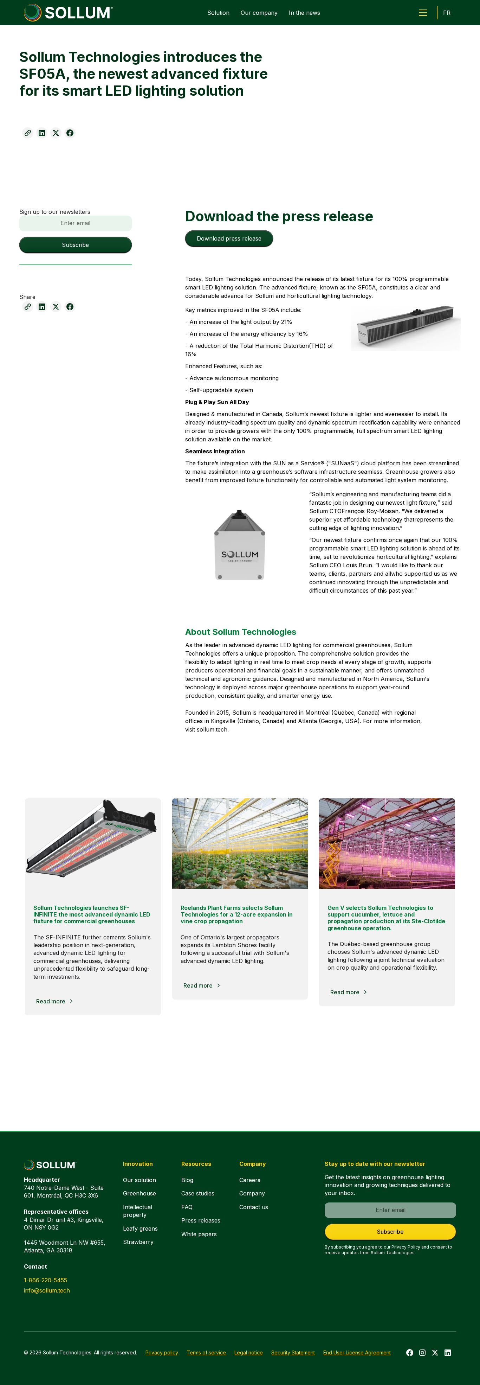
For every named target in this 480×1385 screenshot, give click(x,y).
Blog (187, 1179)
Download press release (229, 238)
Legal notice (248, 1352)
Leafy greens (140, 1228)
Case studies (197, 1193)
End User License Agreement (357, 1352)
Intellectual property (137, 1211)
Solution (218, 12)
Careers (249, 1179)
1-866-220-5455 (45, 1280)
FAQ (187, 1207)
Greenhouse (139, 1193)
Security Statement (293, 1352)
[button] (423, 12)
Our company (259, 12)
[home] (68, 12)
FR (446, 12)
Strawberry (138, 1241)
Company (252, 1193)
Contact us (253, 1207)
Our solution (139, 1179)
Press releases (200, 1220)
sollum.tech (212, 729)
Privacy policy (161, 1352)
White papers (199, 1234)
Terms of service (206, 1352)
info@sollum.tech (47, 1290)
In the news (304, 12)
